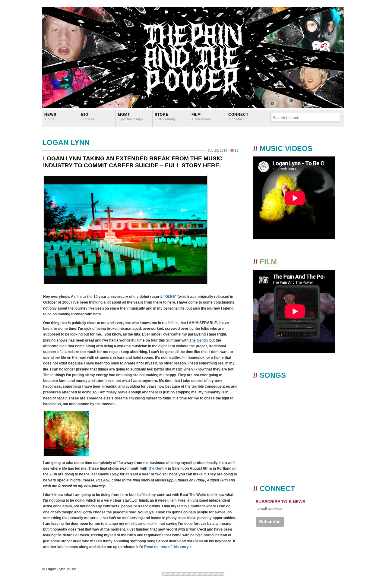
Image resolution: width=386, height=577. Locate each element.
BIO (87, 116)
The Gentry (198, 340)
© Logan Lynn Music (59, 569)
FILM (201, 116)
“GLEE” (170, 297)
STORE (165, 116)
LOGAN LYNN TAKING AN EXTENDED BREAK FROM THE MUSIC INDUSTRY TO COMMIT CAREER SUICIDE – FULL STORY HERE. (132, 162)
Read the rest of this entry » (168, 547)
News (50, 116)
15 (236, 150)
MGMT (130, 116)
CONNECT (238, 116)
